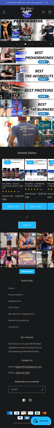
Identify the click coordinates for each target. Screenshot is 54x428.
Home (11, 288)
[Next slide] (37, 44)
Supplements (14, 301)
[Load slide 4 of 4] (32, 44)
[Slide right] (33, 217)
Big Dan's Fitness (23, 423)
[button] (4, 12)
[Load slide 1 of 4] (22, 44)
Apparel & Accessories (18, 320)
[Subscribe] (42, 389)
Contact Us (13, 327)
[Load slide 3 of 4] (29, 44)
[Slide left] (21, 217)
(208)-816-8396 (23, 372)
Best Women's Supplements (21, 314)
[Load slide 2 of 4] (25, 44)
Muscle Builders (15, 294)
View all (27, 225)
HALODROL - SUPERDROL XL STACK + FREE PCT (35, 185)
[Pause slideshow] (51, 44)
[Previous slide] (17, 44)
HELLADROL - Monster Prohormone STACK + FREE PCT (12, 186)
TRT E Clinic (13, 307)
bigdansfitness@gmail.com (28, 366)
